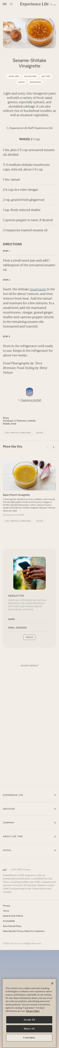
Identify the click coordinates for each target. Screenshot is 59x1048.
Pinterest (21, 420)
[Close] (52, 983)
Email (13, 423)
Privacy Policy (33, 1011)
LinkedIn (31, 420)
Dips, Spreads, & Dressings (18, 433)
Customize (29, 1037)
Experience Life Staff (21, 128)
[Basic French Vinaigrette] (29, 488)
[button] (5, 4)
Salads (39, 433)
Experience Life (44, 128)
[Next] (53, 447)
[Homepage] (38, 4)
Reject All (29, 1028)
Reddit (6, 423)
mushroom (38, 289)
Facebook (8, 420)
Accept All (29, 1019)
